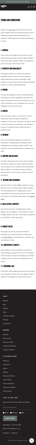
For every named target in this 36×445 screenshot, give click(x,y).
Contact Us (6, 364)
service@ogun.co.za (13, 428)
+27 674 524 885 (15, 425)
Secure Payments (8, 383)
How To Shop (7, 379)
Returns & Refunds (9, 376)
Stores (5, 368)
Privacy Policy (7, 237)
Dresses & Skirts (8, 342)
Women (5, 308)
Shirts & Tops (7, 338)
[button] (31, 6)
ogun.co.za (12, 30)
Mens (6, 413)
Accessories (7, 323)
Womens (15, 413)
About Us (6, 361)
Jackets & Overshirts (9, 346)
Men (4, 304)
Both (22, 413)
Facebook (14, 433)
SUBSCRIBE (10, 418)
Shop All (5, 301)
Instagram (6, 433)
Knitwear (5, 319)
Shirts (5, 312)
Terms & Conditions (9, 387)
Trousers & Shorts (8, 316)
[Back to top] (31, 440)
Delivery (5, 372)
